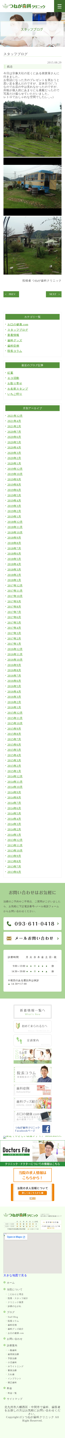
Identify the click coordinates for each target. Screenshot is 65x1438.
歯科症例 (13, 345)
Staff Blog (13, 1317)
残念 (10, 66)
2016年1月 (14, 707)
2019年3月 (14, 505)
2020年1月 (14, 463)
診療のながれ (14, 1306)
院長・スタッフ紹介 (18, 1298)
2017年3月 (14, 633)
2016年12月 (15, 649)
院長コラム (14, 350)
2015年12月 (15, 712)
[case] (33, 1094)
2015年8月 (14, 733)
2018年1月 (14, 580)
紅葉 (10, 372)
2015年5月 (14, 749)
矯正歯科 (12, 1382)
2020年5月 (14, 442)
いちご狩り (14, 393)
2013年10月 (15, 850)
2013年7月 (14, 866)
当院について (15, 1289)
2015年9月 (14, 728)
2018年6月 (14, 553)
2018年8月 (14, 543)
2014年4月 (14, 818)
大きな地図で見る (15, 1275)
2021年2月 (14, 426)
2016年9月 (14, 665)
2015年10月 (15, 723)
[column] (33, 1081)
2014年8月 (14, 797)
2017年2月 (14, 638)
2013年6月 (14, 871)
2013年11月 (15, 845)
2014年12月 (15, 776)
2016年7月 (14, 675)
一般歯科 (12, 1350)
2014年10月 (15, 786)
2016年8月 (14, 670)
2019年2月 (14, 511)
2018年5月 (14, 559)
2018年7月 (14, 548)
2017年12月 (15, 585)
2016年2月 (14, 702)
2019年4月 (14, 500)
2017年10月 (15, 596)
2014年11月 (15, 781)
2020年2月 (14, 458)
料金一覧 (12, 1393)
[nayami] (33, 1121)
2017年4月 (14, 627)
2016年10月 (15, 659)
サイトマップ (15, 1399)
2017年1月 (14, 643)
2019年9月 (14, 479)
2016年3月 (14, 696)
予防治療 (12, 1358)
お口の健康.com (17, 324)
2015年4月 (14, 755)
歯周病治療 (13, 1354)
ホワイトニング (16, 1366)
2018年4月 (14, 564)
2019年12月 (15, 468)
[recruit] (33, 1181)
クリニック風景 (16, 1302)
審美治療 (12, 1370)
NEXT (53, 294)
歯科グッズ (14, 340)
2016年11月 (15, 654)
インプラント (14, 1378)
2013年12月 (15, 840)
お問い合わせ (15, 1339)
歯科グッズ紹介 (16, 1329)
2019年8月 (14, 484)
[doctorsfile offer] (32, 1200)
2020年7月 (14, 431)
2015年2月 (14, 765)
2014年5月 (14, 813)
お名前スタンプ (17, 388)
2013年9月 (14, 855)
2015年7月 (14, 739)
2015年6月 (14, 744)
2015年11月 (15, 718)
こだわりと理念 (16, 1294)
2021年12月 (15, 415)
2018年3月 (14, 569)
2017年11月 (15, 590)
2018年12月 (15, 521)
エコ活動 (13, 378)
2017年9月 (14, 601)
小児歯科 (12, 1362)
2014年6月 (14, 808)
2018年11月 (15, 527)
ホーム (11, 1282)
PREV (12, 294)
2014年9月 (14, 792)
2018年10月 (15, 532)
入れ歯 (11, 1374)
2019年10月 (15, 474)
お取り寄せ (14, 383)
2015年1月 (14, 771)
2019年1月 (14, 516)
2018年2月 (14, 574)
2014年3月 (14, 824)
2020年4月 (14, 447)
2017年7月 (14, 612)
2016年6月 (14, 680)
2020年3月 (14, 452)
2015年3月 (14, 760)
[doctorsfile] (32, 1165)
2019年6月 (14, 490)
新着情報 (13, 335)
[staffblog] (33, 1062)
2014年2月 (14, 829)
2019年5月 (14, 495)
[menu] (60, 6)
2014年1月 (14, 834)
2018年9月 (14, 537)
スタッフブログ (17, 329)
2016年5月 (14, 686)
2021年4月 (14, 421)
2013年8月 (14, 861)
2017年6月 (14, 617)
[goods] (33, 1107)
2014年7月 (14, 802)
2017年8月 (14, 606)
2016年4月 (14, 691)
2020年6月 (14, 436)
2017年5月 (14, 622)
